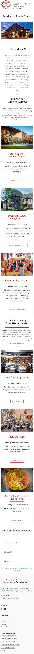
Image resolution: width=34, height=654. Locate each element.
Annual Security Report (8, 641)
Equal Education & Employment (10, 644)
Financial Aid (8, 552)
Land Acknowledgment (8, 647)
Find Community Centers (17, 310)
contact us (18, 570)
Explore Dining (17, 401)
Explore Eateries (17, 461)
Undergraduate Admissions (14, 581)
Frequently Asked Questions (25, 568)
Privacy (3, 650)
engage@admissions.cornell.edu (22, 591)
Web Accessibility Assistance (9, 638)
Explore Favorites (17, 520)
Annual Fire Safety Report (8, 636)
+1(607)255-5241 (6, 591)
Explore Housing (17, 180)
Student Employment (7, 627)
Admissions (8, 542)
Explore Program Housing (17, 245)
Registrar (7, 561)
